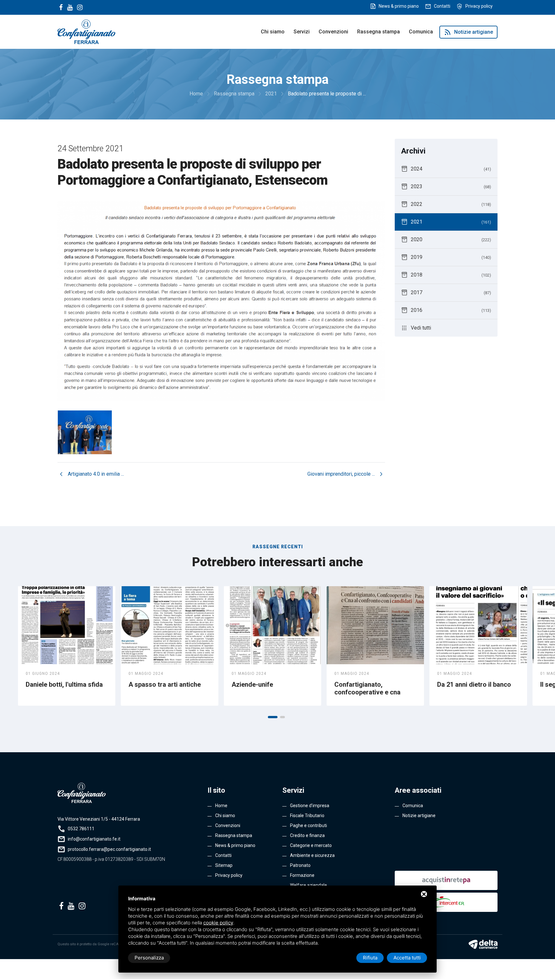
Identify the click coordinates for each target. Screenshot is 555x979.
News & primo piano (399, 6)
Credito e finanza (307, 835)
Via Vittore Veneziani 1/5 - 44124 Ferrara (98, 819)
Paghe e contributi (308, 825)
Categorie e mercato (311, 845)
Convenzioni (333, 32)
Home (221, 805)
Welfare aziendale (308, 885)
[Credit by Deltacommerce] (483, 944)
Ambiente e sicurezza (312, 855)
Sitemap (224, 865)
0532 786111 (81, 828)
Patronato (300, 865)
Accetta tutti (407, 958)
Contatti (442, 6)
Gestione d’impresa (309, 805)
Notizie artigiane (468, 32)
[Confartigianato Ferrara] (86, 31)
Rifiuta (370, 958)
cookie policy (218, 923)
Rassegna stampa (378, 32)
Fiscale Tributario (307, 815)
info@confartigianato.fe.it (94, 839)
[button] (273, 717)
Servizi (302, 32)
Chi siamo (273, 32)
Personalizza (149, 958)
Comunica (421, 32)
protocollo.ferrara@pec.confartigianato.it (109, 849)
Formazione (302, 875)
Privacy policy (479, 6)
